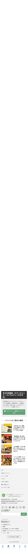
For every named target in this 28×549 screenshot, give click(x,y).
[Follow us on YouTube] (13, 507)
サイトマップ (5, 519)
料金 (19, 547)
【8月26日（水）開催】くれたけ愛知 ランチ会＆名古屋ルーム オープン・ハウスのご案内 (19, 428)
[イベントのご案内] (6, 429)
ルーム (14, 547)
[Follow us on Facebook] (2, 507)
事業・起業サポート (5, 484)
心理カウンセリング (5, 473)
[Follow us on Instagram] (20, 507)
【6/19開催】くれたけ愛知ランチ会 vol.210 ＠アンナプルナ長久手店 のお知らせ (19, 449)
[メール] (9, 507)
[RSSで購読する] (16, 507)
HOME (8, 547)
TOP (2, 470)
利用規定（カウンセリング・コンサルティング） (13, 530)
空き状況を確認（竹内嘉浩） (14, 536)
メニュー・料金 (4, 476)
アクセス (3, 478)
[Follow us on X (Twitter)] (6, 507)
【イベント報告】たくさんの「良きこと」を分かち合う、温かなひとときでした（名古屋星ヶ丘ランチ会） (19, 460)
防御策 (4, 526)
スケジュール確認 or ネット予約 (15, 412)
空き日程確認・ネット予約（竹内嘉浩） (11, 528)
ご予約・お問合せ (5, 481)
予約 (25, 547)
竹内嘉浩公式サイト (7, 524)
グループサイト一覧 (5, 487)
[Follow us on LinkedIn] (23, 507)
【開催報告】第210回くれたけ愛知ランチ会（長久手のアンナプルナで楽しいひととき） (19, 438)
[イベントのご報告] (6, 441)
